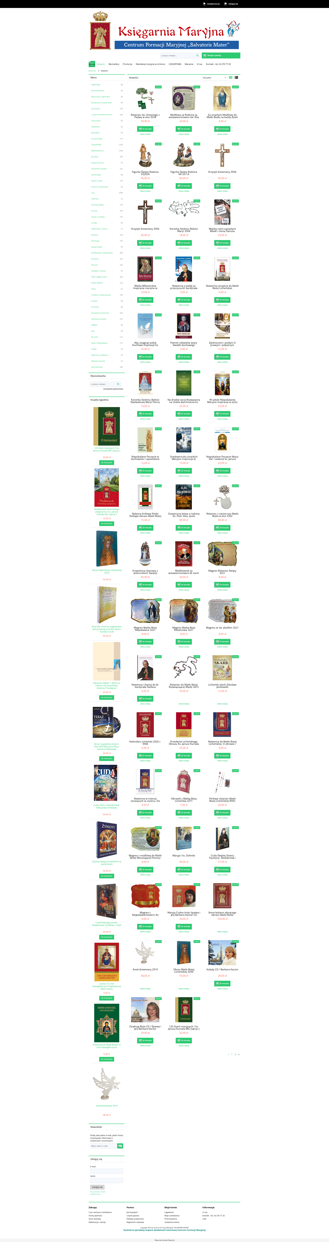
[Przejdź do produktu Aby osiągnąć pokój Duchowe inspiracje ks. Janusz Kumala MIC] (145, 326)
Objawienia (95, 126)
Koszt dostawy (95, 1219)
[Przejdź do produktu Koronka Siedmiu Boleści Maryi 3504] (183, 212)
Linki (204, 1219)
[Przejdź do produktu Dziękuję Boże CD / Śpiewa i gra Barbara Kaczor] (145, 1010)
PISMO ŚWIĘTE (97, 283)
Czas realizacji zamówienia (100, 1212)
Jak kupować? (132, 1212)
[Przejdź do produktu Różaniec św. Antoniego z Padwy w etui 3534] (145, 98)
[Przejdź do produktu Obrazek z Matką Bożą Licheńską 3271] (183, 782)
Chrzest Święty (96, 139)
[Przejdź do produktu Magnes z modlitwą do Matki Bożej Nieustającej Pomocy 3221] (145, 839)
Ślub (93, 331)
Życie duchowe (97, 367)
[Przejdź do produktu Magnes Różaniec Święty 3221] (222, 554)
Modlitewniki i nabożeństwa (102, 253)
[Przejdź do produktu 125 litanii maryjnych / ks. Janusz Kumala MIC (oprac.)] (183, 1010)
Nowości (94, 265)
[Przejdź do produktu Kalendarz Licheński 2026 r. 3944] (145, 725)
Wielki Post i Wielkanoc (100, 355)
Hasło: (92, 1176)
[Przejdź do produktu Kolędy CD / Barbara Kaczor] (222, 953)
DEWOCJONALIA (97, 151)
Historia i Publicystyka (99, 187)
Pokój (93, 289)
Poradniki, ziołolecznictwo (101, 295)
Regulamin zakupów (135, 1222)
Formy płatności (95, 1215)
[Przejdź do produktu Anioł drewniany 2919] (145, 953)
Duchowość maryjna (99, 169)
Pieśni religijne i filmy (99, 277)
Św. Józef (94, 337)
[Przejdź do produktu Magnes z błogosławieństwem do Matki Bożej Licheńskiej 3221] (145, 896)
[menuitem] (101, 64)
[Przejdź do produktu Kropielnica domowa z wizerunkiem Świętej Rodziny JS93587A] (145, 554)
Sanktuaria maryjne (98, 319)
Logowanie (169, 1212)
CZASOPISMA (96, 144)
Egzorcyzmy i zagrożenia (100, 96)
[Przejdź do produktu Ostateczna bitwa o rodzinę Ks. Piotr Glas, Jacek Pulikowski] (183, 497)
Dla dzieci (94, 157)
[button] (145, 134)
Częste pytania (133, 1215)
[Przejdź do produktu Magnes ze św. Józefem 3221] (222, 611)
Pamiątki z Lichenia (98, 271)
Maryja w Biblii (96, 247)
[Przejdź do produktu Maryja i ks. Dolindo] (183, 839)
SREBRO (94, 325)
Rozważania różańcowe (100, 313)
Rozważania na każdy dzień (101, 102)
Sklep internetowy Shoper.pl (165, 1240)
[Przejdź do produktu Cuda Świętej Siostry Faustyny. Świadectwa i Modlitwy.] (222, 839)
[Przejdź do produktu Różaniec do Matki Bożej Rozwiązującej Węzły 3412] (183, 668)
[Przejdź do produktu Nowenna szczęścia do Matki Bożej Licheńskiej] (222, 269)
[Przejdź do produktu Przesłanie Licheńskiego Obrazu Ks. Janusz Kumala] (183, 725)
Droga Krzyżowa (97, 163)
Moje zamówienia (172, 1215)
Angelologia (95, 84)
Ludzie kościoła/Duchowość (101, 114)
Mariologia (95, 241)
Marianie (94, 235)
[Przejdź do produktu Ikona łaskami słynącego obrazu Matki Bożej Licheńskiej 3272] (222, 896)
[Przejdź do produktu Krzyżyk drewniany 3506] (222, 155)
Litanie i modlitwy (98, 217)
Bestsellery (95, 133)
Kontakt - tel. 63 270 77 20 (213, 1215)
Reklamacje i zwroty (97, 1222)
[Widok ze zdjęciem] (230, 77)
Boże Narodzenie (97, 90)
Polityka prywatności (135, 1219)
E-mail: (93, 1166)
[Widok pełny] (236, 77)
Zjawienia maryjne (98, 361)
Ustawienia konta (171, 1222)
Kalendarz (95, 199)
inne (93, 193)
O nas (204, 1212)
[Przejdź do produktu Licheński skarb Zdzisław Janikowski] (222, 668)
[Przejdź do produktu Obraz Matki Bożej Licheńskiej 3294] (183, 953)
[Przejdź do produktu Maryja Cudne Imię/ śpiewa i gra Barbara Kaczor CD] (183, 896)
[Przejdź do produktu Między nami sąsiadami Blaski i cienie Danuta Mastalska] (222, 212)
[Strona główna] (164, 30)
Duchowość (95, 109)
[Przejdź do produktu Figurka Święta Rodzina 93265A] (145, 155)
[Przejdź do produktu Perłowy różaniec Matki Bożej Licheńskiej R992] (222, 782)
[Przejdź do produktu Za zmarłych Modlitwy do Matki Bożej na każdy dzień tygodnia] (222, 98)
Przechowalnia (170, 1219)
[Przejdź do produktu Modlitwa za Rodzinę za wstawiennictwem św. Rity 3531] (183, 98)
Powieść (94, 301)
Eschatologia (96, 175)
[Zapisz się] (120, 1145)
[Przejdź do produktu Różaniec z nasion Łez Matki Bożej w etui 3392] (222, 497)
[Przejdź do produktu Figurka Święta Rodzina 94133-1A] (183, 155)
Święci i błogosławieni (99, 343)
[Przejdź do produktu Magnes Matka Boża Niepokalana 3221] (145, 611)
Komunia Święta (97, 205)
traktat (94, 349)
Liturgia (94, 223)
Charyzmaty (95, 120)
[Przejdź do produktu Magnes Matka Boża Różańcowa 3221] (183, 611)
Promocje (95, 307)
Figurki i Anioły (96, 181)
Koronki (94, 211)
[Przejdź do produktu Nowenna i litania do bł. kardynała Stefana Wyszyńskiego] (145, 668)
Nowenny (95, 259)
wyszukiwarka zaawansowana (113, 389)
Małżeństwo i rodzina (99, 229)
